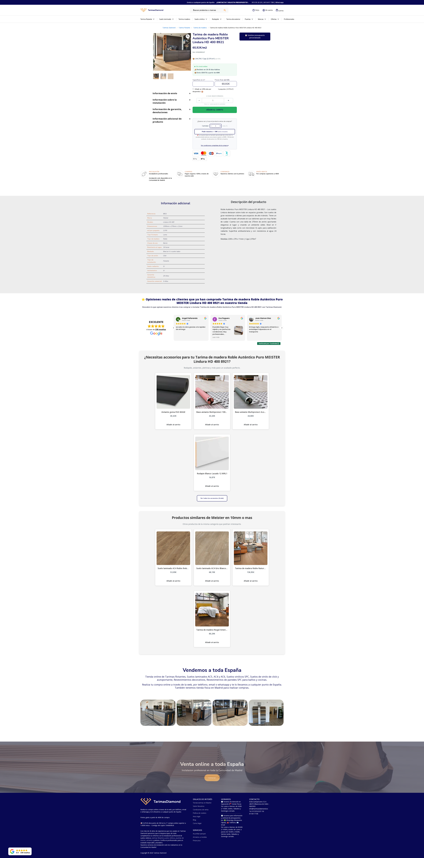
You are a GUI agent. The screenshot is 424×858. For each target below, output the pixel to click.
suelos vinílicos (170, 838)
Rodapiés (215, 19)
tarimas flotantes (158, 838)
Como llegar (197, 823)
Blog (194, 820)
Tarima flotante (146, 19)
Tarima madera (184, 19)
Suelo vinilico (200, 19)
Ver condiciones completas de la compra (215, 145)
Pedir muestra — (215, 132)
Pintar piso (197, 840)
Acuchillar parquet (199, 834)
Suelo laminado (165, 19)
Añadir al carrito (214, 110)
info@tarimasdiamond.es (258, 809)
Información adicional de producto (167, 120)
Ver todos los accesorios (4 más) (212, 498)
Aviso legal (196, 816)
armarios (149, 840)
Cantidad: (205, 126)
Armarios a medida (200, 837)
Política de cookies (199, 813)
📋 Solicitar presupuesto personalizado (255, 36)
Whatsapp (279, 2)
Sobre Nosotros (198, 806)
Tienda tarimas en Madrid (202, 803)
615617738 (253, 814)
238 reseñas (160, 329)
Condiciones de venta (200, 810)
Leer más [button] (252, 337)
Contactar (212, 778)
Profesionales (289, 19)
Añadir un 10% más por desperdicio (202, 90)
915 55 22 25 (257, 2)
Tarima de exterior (233, 19)
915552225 (256, 811)
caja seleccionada (214, 96)
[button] (281, 327)
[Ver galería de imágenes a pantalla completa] (188, 36)
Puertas (248, 19)
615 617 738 (269, 2)
